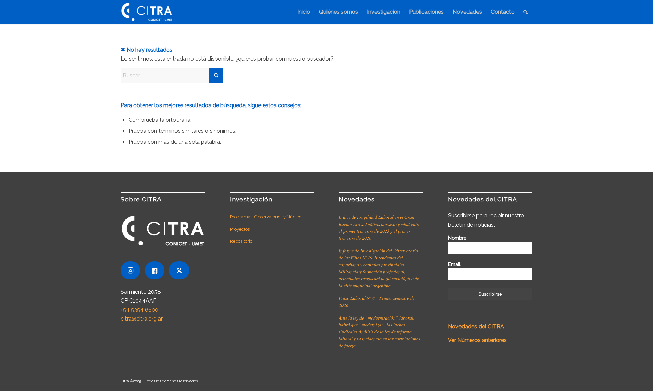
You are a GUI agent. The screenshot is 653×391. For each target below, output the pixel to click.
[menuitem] (304, 12)
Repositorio (241, 241)
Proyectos (240, 229)
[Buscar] (525, 12)
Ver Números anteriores (477, 340)
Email (454, 264)
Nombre (457, 238)
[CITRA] (147, 12)
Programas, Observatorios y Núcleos (266, 216)
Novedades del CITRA (476, 326)
